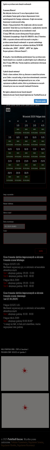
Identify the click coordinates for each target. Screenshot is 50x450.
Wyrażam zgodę (40, 101)
